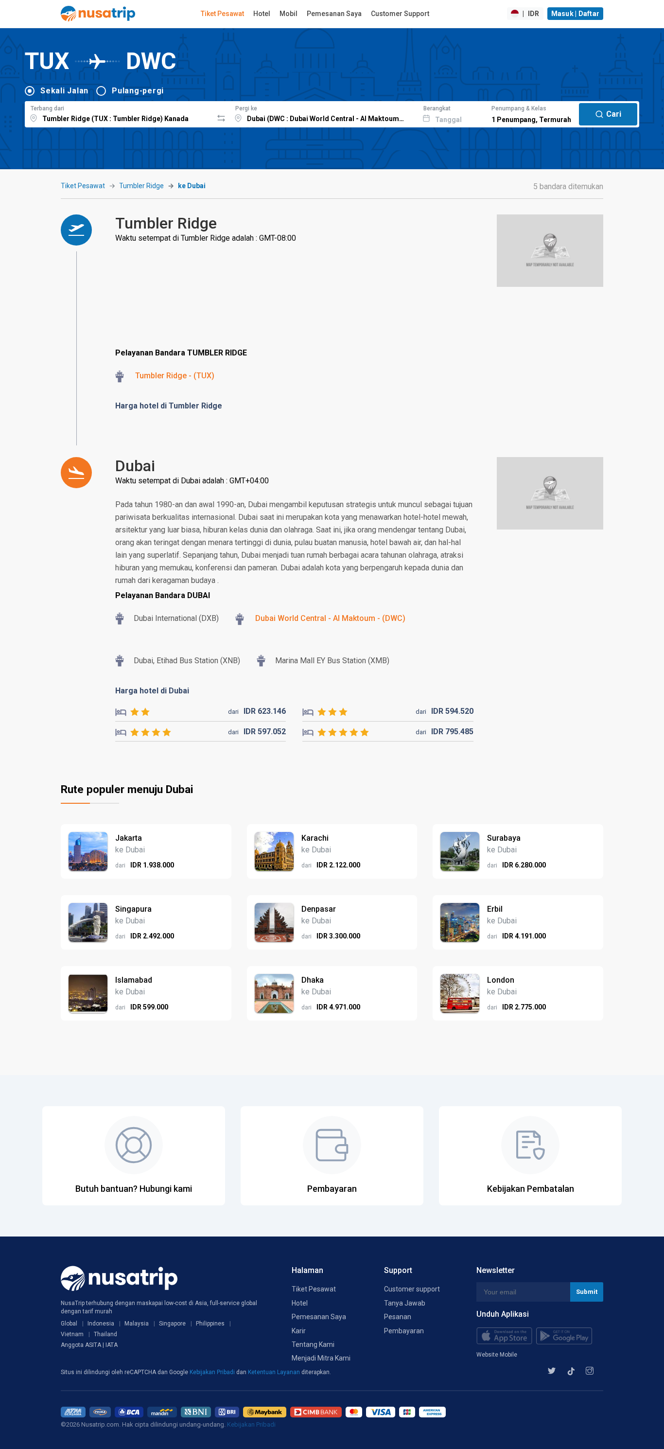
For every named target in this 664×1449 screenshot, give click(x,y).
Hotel (261, 14)
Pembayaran (404, 1331)
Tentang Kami (313, 1344)
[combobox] (119, 112)
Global (69, 1323)
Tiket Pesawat (222, 14)
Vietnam (72, 1334)
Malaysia (136, 1323)
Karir (299, 1331)
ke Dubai (192, 186)
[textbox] (119, 112)
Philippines (210, 1323)
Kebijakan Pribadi (213, 1372)
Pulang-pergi (138, 90)
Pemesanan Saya (334, 14)
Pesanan (397, 1317)
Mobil (288, 14)
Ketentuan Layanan (274, 1372)
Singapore (172, 1323)
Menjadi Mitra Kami (321, 1358)
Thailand (105, 1334)
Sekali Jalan (64, 90)
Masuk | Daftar (575, 14)
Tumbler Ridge (141, 186)
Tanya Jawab (404, 1303)
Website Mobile (496, 1354)
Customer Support (400, 14)
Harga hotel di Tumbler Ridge (168, 405)
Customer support (412, 1289)
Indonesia (100, 1323)
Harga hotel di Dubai (152, 690)
